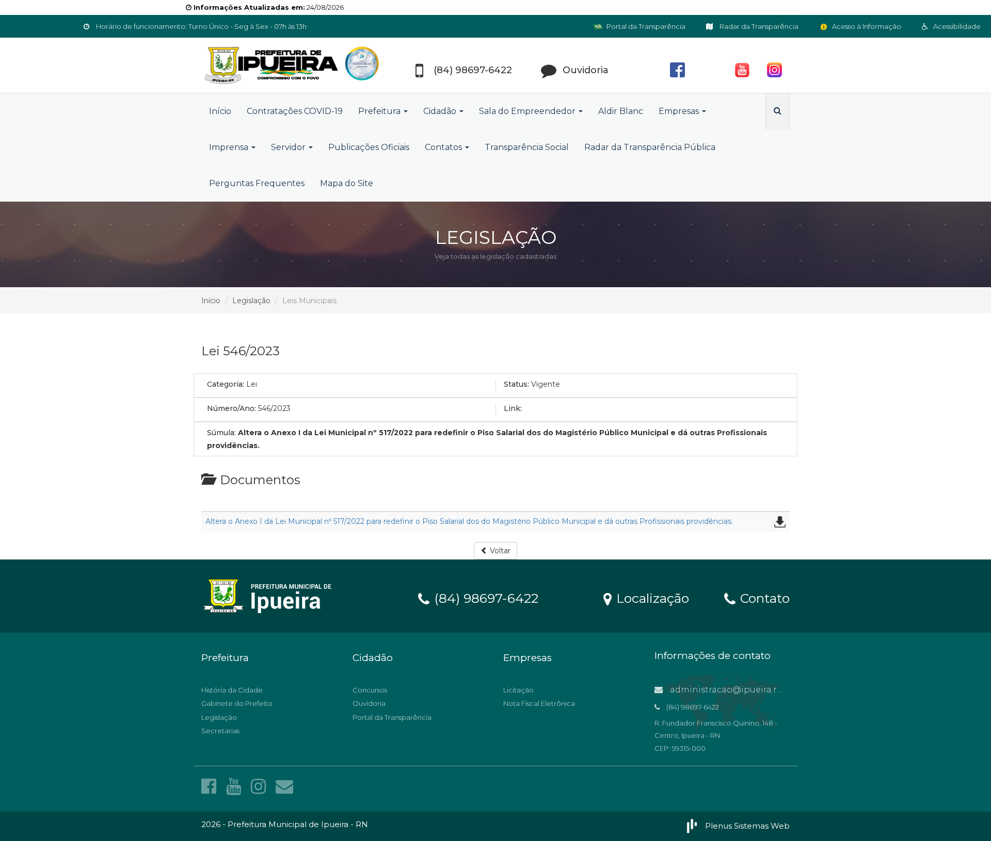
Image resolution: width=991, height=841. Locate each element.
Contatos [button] (444, 147)
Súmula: (221, 432)
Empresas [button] (680, 111)
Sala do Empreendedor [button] (528, 111)
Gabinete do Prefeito (237, 703)
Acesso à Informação (865, 26)
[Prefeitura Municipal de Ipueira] (294, 65)
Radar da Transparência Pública (649, 147)
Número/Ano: (231, 408)
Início (220, 111)
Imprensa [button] (229, 147)
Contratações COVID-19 (295, 111)
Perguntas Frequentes (257, 183)
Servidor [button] (289, 147)
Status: (516, 384)
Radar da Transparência (758, 26)
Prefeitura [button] (380, 111)
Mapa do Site (346, 183)
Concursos (370, 690)
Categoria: (225, 384)
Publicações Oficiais (368, 147)
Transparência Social (527, 147)
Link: (513, 408)
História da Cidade (232, 690)
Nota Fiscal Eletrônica (539, 703)
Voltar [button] (499, 550)
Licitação (518, 690)
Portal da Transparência (645, 26)
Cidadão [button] (440, 111)
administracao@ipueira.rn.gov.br (739, 690)
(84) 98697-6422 (484, 597)
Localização (651, 597)
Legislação (251, 300)
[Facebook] (211, 786)
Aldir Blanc (620, 111)
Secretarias (220, 731)
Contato (763, 597)
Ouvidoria (369, 703)
